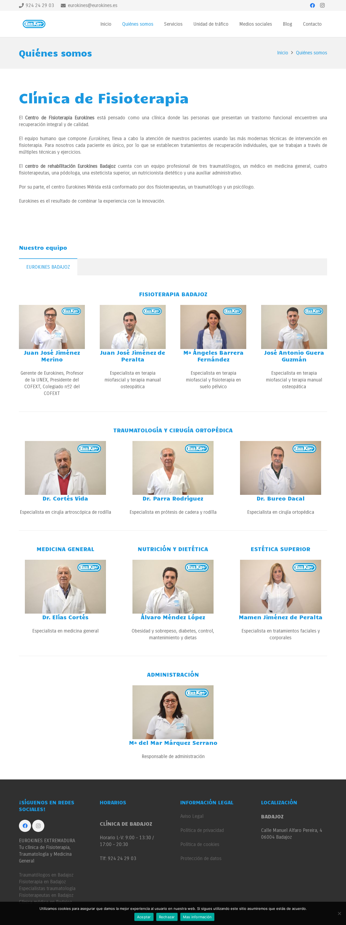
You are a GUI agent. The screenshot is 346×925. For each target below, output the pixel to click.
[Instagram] (322, 5)
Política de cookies (199, 844)
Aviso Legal (192, 816)
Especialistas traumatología (47, 888)
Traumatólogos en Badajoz (46, 875)
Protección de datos (200, 858)
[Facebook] (312, 5)
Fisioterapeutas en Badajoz (46, 895)
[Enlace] (35, 24)
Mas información (197, 917)
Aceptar (144, 917)
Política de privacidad (202, 830)
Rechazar (167, 917)
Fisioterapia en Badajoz (42, 882)
